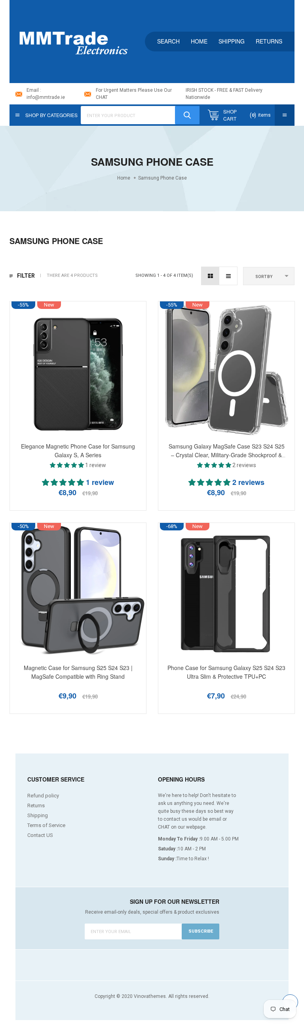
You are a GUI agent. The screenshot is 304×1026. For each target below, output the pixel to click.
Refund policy (43, 796)
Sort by (263, 276)
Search (168, 41)
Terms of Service (46, 825)
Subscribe (200, 931)
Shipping (231, 41)
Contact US (40, 835)
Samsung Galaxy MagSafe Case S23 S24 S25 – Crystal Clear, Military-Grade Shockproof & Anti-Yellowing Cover (227, 455)
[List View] (228, 276)
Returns (269, 41)
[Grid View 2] (210, 276)
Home (199, 41)
